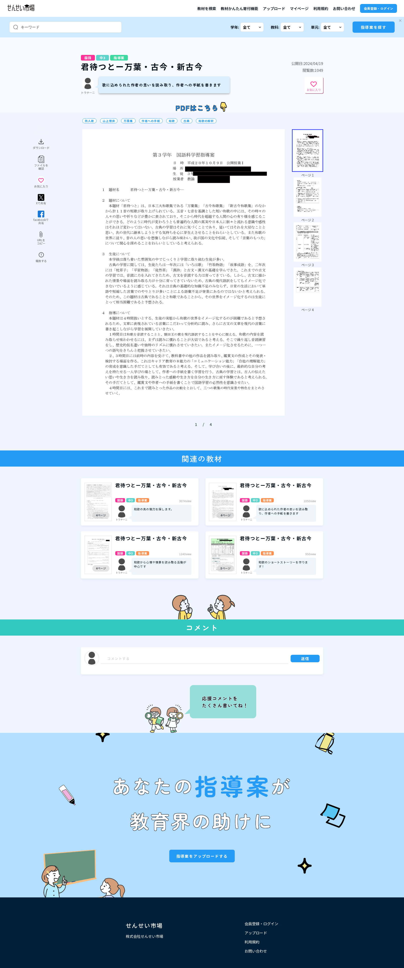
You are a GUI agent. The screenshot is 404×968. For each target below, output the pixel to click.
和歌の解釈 (206, 120)
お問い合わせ (344, 8)
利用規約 (320, 8)
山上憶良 (109, 120)
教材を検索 (206, 8)
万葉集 (128, 120)
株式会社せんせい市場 (144, 936)
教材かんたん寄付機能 (239, 8)
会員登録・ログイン (378, 8)
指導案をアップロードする (202, 856)
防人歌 (89, 120)
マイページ (299, 8)
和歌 (172, 120)
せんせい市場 (144, 925)
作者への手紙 (151, 120)
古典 (187, 120)
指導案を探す (373, 27)
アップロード (274, 8)
